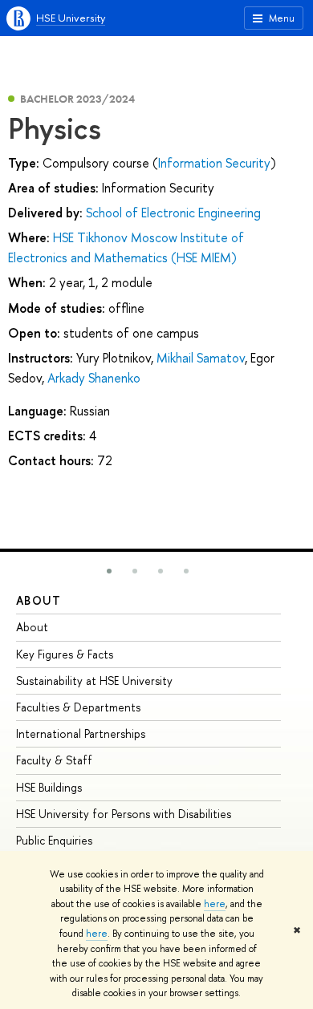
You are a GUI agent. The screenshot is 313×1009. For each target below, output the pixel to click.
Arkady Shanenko (93, 378)
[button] (109, 571)
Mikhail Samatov (200, 358)
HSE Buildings (49, 787)
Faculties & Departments (78, 707)
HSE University (70, 17)
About (38, 600)
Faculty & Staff (54, 760)
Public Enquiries (54, 840)
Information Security (214, 163)
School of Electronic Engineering (173, 212)
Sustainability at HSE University (94, 680)
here (215, 904)
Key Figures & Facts (64, 654)
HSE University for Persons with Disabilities (123, 813)
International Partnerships (80, 733)
